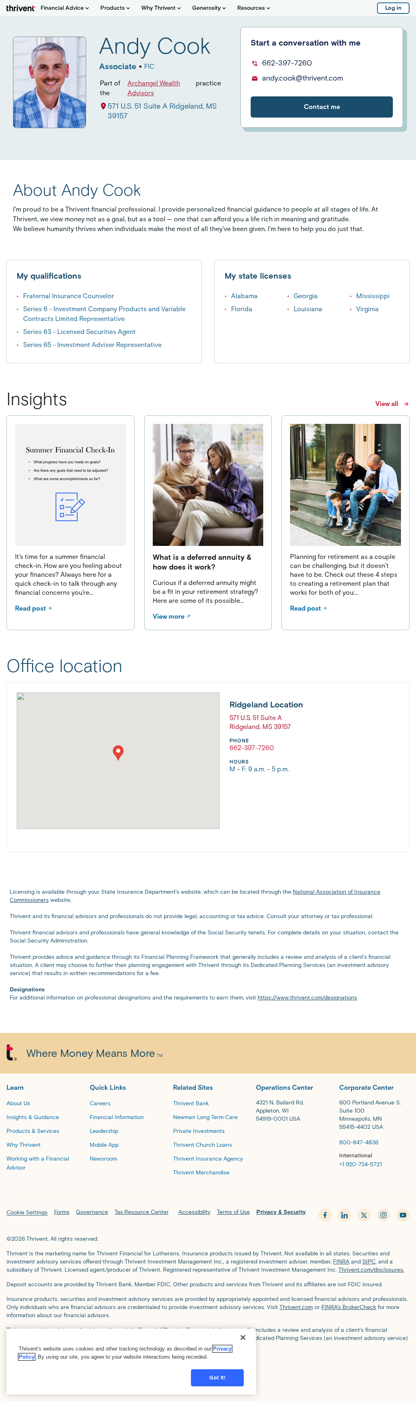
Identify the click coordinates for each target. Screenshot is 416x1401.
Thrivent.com (296, 1307)
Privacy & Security (281, 1212)
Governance (92, 1212)
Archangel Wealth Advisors (154, 88)
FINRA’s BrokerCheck (348, 1307)
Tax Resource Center (142, 1212)
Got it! (217, 1378)
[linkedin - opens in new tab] (344, 1215)
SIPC (368, 1261)
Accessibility (194, 1212)
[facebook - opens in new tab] (325, 1215)
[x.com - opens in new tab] (364, 1215)
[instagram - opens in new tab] (383, 1215)
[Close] (243, 1337)
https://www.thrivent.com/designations (307, 997)
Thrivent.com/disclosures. (371, 1269)
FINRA (341, 1261)
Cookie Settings (27, 1212)
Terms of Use (233, 1212)
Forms (61, 1212)
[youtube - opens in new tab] (403, 1215)
